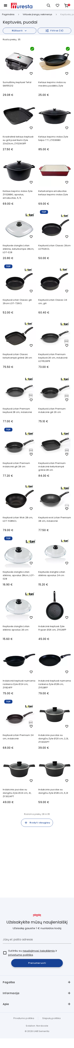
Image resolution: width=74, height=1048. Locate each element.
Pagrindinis (8, 14)
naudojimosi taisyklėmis (39, 950)
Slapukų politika (51, 1018)
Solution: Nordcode (37, 1025)
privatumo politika (20, 955)
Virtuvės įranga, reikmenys (37, 14)
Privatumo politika (23, 1018)
